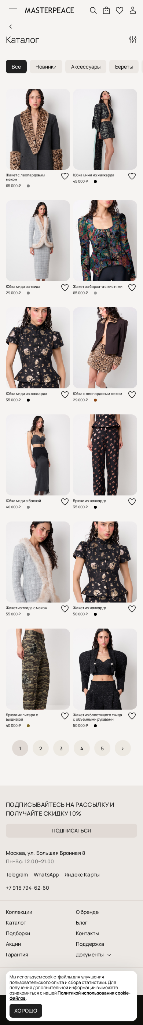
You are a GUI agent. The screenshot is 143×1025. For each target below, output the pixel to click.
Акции (13, 944)
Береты (124, 66)
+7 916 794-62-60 (27, 887)
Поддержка (90, 944)
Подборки (18, 933)
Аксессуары (85, 66)
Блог (82, 922)
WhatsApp (46, 874)
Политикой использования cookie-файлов (70, 995)
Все (16, 66)
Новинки (46, 66)
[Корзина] (106, 10)
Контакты (87, 933)
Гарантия (17, 954)
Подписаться (71, 830)
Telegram (17, 874)
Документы (90, 954)
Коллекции (19, 912)
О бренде (87, 912)
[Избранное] (119, 10)
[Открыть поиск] (93, 10)
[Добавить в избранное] (65, 176)
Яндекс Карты (82, 874)
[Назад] (10, 26)
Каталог (16, 922)
